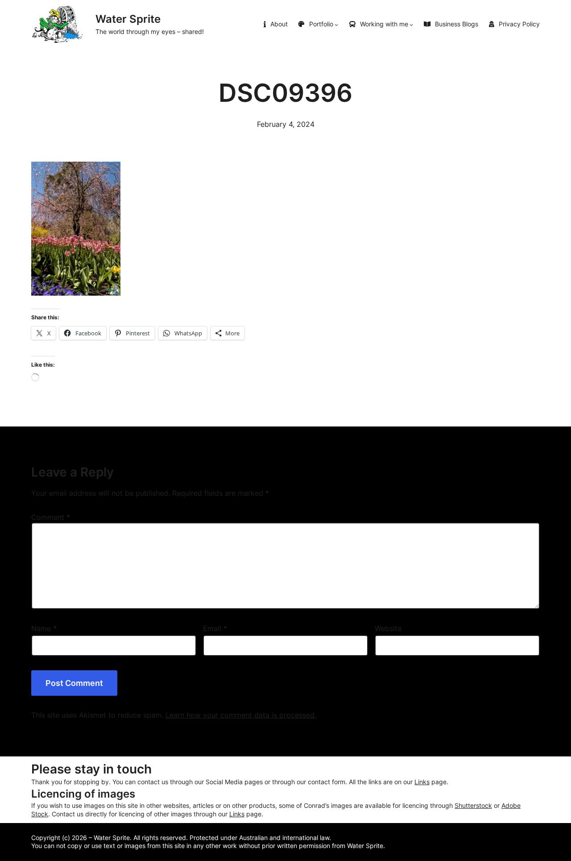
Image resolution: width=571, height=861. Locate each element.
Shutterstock (473, 805)
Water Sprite (128, 19)
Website (388, 628)
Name (44, 628)
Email (215, 628)
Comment (50, 517)
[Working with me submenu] (411, 24)
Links (422, 782)
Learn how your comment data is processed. (241, 715)
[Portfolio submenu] (336, 24)
